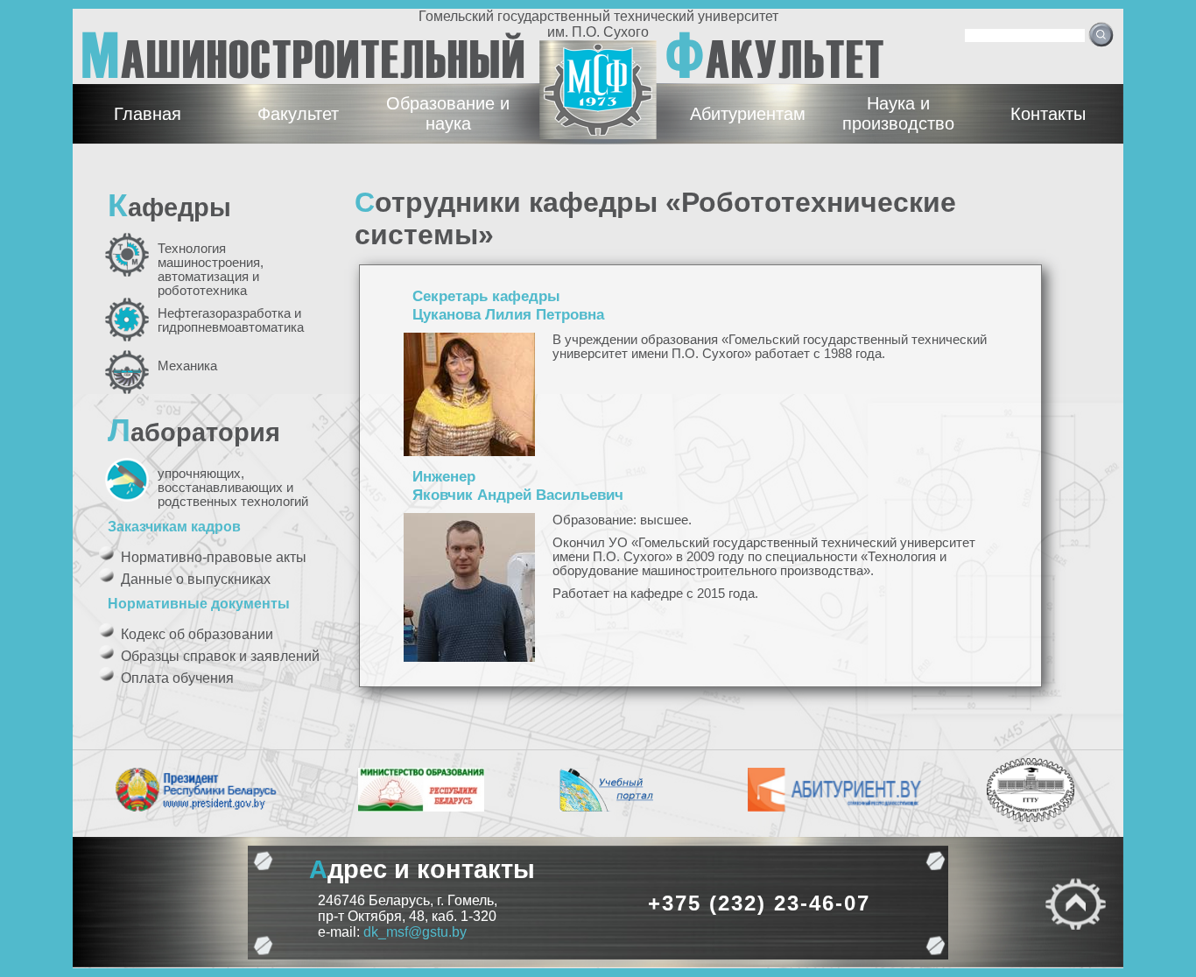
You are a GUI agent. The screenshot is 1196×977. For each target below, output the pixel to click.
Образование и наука (448, 113)
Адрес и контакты (422, 868)
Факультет (298, 113)
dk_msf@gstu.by (415, 931)
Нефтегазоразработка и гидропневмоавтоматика (231, 320)
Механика (187, 366)
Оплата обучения (177, 678)
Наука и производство (898, 113)
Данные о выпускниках (196, 579)
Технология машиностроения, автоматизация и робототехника (211, 270)
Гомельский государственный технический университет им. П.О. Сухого (598, 24)
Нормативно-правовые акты (213, 557)
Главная (147, 113)
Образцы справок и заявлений (220, 656)
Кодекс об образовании (197, 634)
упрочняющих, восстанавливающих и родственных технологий (233, 488)
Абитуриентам (748, 113)
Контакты (1048, 113)
